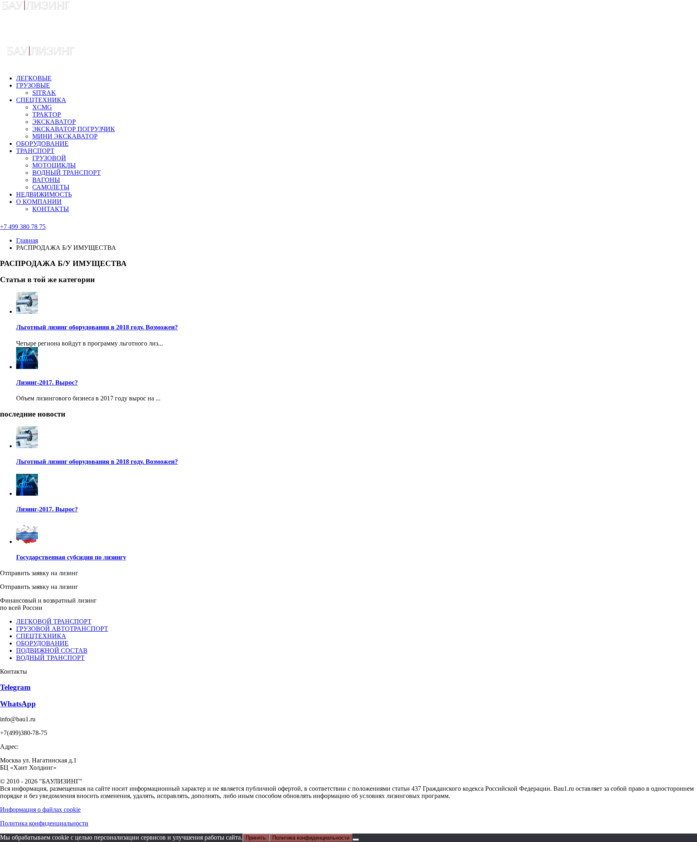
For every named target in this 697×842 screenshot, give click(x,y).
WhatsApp (18, 704)
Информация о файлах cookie (40, 809)
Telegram (15, 687)
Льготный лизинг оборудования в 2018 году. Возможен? (97, 327)
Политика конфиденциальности (44, 823)
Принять (256, 838)
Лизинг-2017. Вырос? (47, 382)
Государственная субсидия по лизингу (71, 557)
